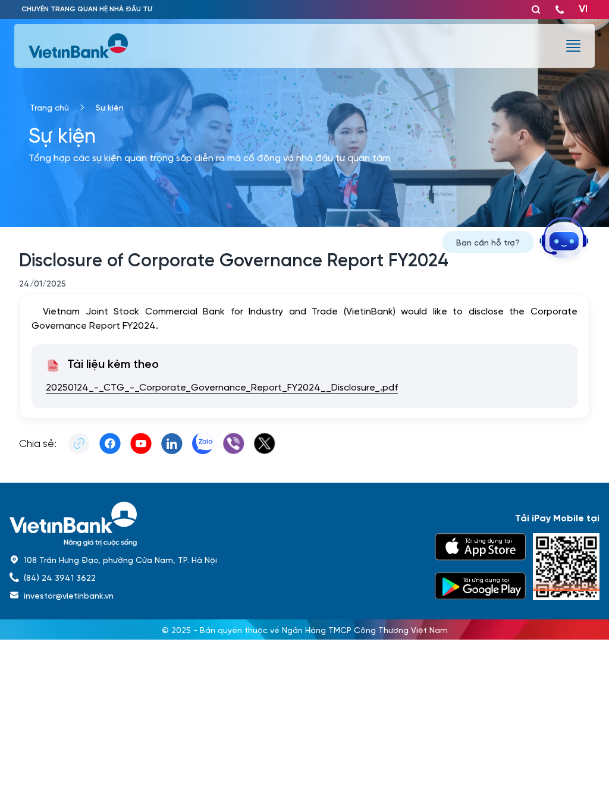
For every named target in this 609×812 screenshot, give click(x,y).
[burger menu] (573, 45)
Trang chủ (49, 107)
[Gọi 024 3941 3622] (559, 9)
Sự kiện (110, 107)
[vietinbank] (79, 45)
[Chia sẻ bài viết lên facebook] (110, 443)
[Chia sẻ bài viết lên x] (264, 443)
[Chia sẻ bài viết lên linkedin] (172, 443)
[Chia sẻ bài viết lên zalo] (203, 443)
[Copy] (79, 443)
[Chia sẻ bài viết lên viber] (233, 443)
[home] (215, 524)
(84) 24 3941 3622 (60, 577)
